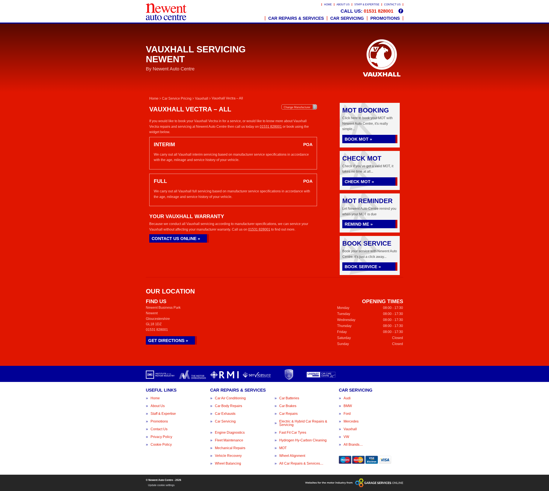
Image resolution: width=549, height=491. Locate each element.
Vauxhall (350, 429)
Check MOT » (359, 181)
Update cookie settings (161, 485)
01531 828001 (367, 11)
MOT (283, 448)
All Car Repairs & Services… (301, 463)
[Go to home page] (166, 11)
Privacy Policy (161, 437)
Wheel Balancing (228, 463)
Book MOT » (358, 139)
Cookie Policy (161, 444)
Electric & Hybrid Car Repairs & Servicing (303, 423)
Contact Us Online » (176, 238)
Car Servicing (347, 18)
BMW (348, 406)
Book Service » (363, 266)
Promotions (385, 18)
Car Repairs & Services (296, 18)
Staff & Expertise (366, 4)
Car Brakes (287, 406)
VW (346, 437)
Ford (347, 413)
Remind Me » (359, 224)
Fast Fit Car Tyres (292, 432)
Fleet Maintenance (229, 440)
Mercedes (351, 421)
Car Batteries (289, 398)
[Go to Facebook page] (400, 11)
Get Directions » (168, 340)
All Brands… (353, 444)
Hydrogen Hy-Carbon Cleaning (303, 440)
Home (328, 4)
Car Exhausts (225, 413)
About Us (343, 4)
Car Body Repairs (228, 406)
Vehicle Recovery (228, 456)
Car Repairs (288, 413)
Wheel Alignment (292, 456)
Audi (347, 398)
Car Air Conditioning (230, 398)
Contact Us (392, 4)
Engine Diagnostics (230, 432)
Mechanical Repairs (230, 448)
